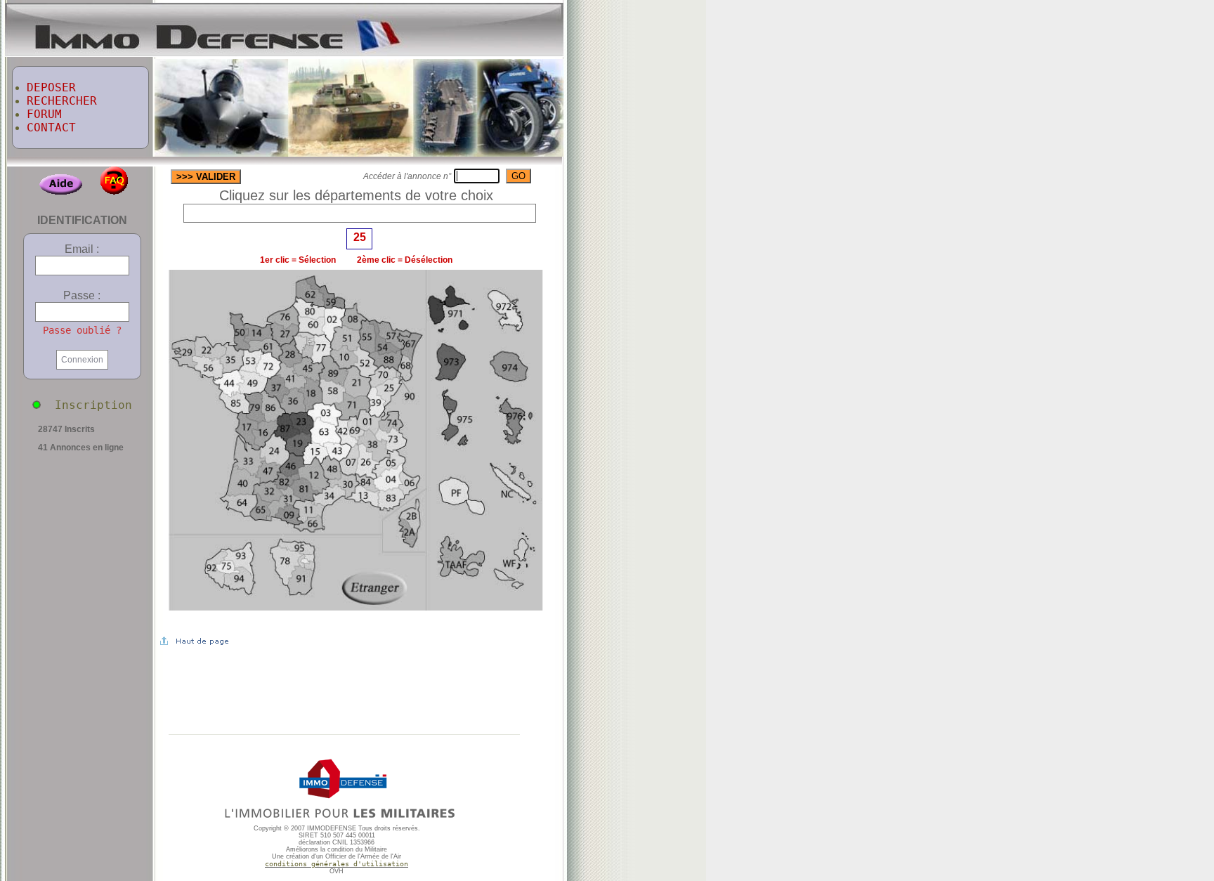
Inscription (86, 405)
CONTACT (51, 127)
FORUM (44, 114)
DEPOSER (51, 87)
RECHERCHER (62, 100)
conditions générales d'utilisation (336, 864)
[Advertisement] (756, 223)
